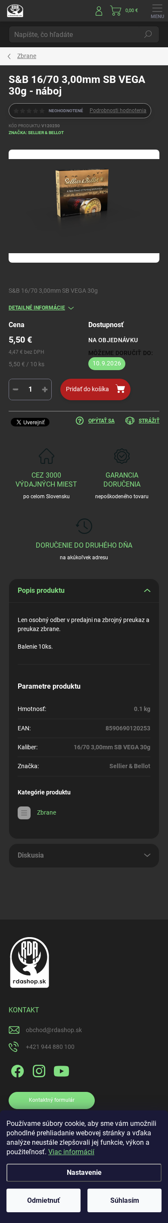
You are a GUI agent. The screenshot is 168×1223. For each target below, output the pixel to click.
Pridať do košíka (87, 389)
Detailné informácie (37, 308)
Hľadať (148, 34)
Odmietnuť (43, 1200)
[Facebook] (16, 1069)
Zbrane (46, 812)
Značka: (36, 132)
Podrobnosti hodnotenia (118, 110)
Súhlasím (124, 1200)
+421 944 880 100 (50, 1046)
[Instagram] (37, 1069)
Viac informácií (71, 1152)
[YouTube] (61, 1069)
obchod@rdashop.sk (54, 1030)
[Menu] (157, 10)
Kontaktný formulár (52, 1100)
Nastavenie (84, 1172)
